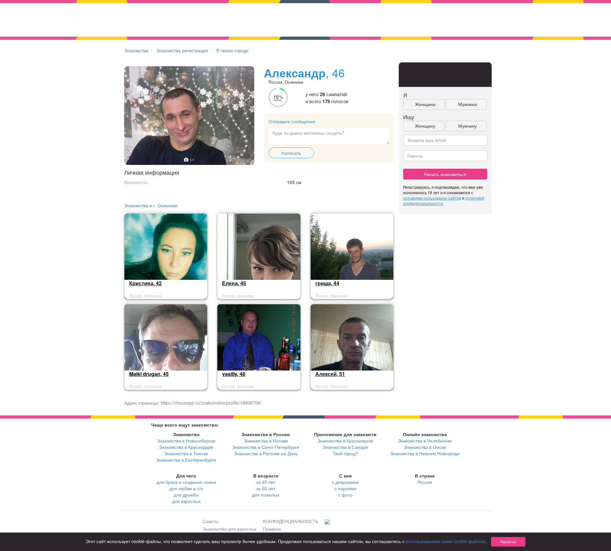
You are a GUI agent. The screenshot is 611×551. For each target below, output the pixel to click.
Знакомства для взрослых (229, 529)
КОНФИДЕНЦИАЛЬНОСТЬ (290, 521)
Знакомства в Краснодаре (186, 447)
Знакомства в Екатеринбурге (186, 459)
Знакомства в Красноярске (345, 440)
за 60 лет (265, 488)
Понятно (508, 541)
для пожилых (265, 494)
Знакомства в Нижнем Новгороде (425, 453)
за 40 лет (265, 482)
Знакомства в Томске (186, 453)
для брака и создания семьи (186, 482)
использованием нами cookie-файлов (445, 541)
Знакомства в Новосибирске (186, 440)
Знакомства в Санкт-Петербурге (265, 447)
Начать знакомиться (445, 174)
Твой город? (345, 453)
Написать (291, 153)
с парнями (345, 488)
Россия (425, 482)
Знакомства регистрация (182, 50)
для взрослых (186, 501)
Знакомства (136, 50)
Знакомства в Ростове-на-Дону (266, 453)
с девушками (345, 482)
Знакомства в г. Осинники (151, 205)
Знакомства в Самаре (345, 447)
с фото (345, 494)
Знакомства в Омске (425, 447)
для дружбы (186, 494)
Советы (210, 521)
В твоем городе (232, 50)
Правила (272, 529)
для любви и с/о (186, 488)
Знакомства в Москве (266, 440)
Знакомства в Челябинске (425, 440)
